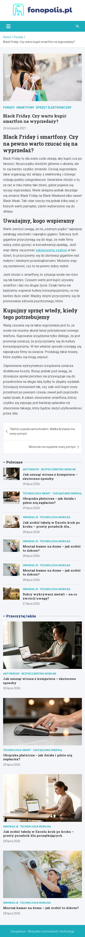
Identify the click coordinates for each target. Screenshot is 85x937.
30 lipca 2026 (31, 484)
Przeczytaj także (21, 616)
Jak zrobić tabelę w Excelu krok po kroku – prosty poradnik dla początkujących (51, 526)
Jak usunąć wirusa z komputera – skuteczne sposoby (50, 476)
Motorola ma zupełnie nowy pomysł (52, 447)
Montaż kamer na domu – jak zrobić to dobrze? (52, 548)
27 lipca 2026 (31, 603)
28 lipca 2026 (31, 532)
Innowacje (30, 517)
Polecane (14, 462)
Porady (9, 107)
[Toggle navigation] (8, 26)
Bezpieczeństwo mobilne (58, 469)
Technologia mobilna (55, 517)
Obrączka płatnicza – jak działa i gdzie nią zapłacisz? (49, 500)
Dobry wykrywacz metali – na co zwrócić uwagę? (50, 596)
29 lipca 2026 (31, 508)
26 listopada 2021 (14, 128)
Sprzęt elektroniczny (53, 107)
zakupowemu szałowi (51, 250)
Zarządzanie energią (66, 493)
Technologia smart (37, 493)
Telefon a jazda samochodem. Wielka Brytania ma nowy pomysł (42, 431)
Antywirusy (31, 469)
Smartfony (25, 107)
